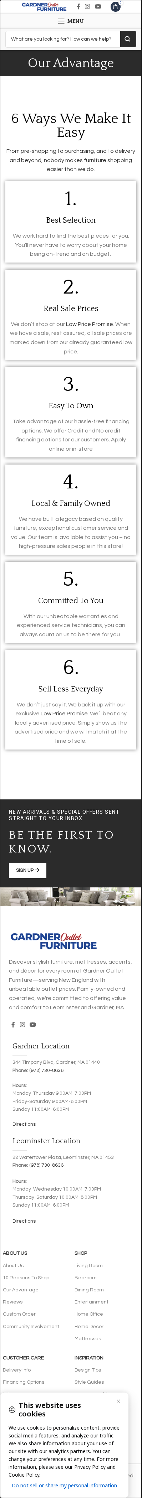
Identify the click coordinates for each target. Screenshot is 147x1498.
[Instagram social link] (87, 6)
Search (128, 39)
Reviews (12, 1302)
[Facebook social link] (78, 6)
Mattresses (88, 1338)
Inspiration (89, 1358)
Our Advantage (21, 1289)
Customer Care (23, 1358)
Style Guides (89, 1382)
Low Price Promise (89, 324)
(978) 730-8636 (46, 1070)
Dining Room (89, 1289)
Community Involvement (31, 1326)
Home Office (89, 1314)
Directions (24, 1124)
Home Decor (89, 1326)
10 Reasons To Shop (26, 1277)
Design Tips (88, 1370)
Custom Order (19, 1314)
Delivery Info (17, 1370)
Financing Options (23, 1382)
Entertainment (91, 1302)
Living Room (89, 1265)
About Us (15, 1253)
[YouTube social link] (97, 6)
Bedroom (86, 1277)
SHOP (81, 1253)
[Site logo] (44, 6)
